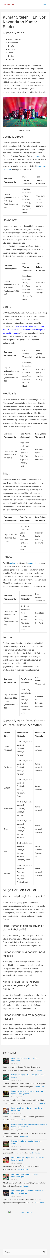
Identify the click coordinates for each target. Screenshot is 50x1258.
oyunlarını (7, 169)
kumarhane (41, 166)
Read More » (39, 1070)
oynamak (32, 563)
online (12, 563)
